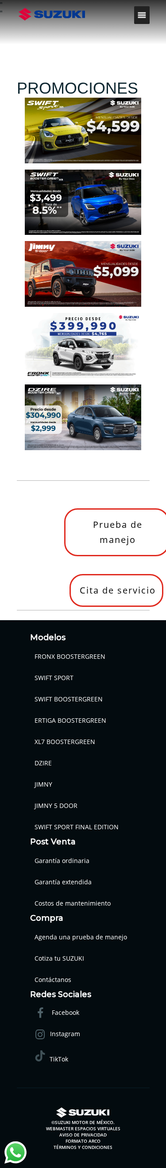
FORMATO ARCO (83, 1141)
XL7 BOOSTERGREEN (65, 741)
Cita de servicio (118, 590)
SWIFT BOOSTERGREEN (69, 699)
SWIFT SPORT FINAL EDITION (77, 827)
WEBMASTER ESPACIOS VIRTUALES (83, 1128)
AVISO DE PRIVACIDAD (83, 1135)
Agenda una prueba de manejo (81, 937)
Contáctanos (53, 979)
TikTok (59, 1059)
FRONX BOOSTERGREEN (70, 656)
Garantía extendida (63, 882)
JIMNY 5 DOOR (56, 805)
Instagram (65, 1034)
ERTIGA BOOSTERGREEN (70, 720)
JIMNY (43, 784)
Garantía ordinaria (62, 860)
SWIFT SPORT (54, 677)
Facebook (64, 1013)
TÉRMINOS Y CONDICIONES (83, 1147)
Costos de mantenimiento (73, 903)
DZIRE (43, 763)
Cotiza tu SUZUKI (59, 958)
